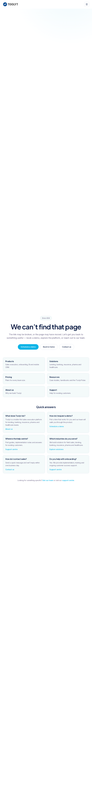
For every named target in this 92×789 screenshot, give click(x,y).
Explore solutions (56, 449)
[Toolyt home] (10, 4)
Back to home (49, 347)
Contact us (66, 347)
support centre (68, 480)
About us (9, 429)
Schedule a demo (28, 347)
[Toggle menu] (86, 4)
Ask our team (48, 480)
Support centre (11, 449)
